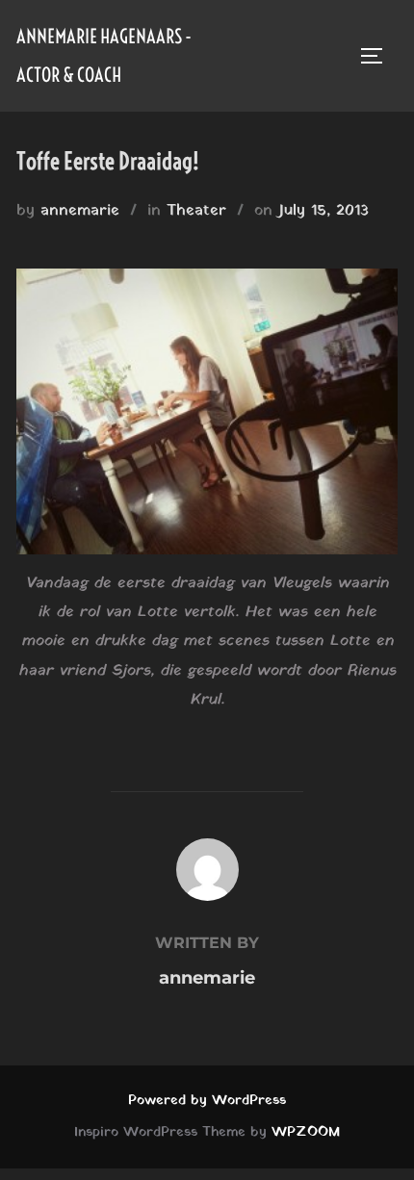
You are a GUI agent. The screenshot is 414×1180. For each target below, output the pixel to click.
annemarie (79, 210)
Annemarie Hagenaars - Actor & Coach (104, 55)
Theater (196, 210)
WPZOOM (306, 1132)
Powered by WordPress (207, 1100)
